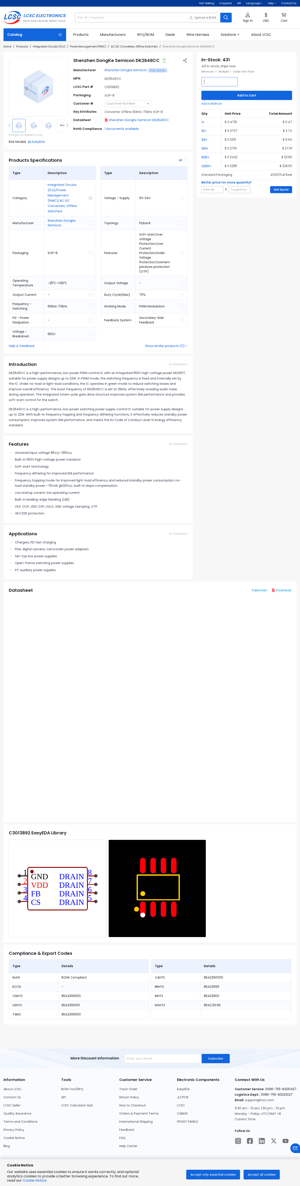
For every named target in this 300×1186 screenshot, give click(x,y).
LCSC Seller (12, 1105)
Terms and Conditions (21, 1121)
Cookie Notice (14, 1138)
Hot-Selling (206, 3)
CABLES (182, 1113)
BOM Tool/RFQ (72, 1089)
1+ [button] (202, 122)
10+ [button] (203, 131)
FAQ (122, 1138)
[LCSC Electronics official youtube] (285, 1141)
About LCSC (13, 1089)
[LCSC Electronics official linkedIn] (261, 1141)
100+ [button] (204, 148)
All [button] (180, 160)
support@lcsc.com (259, 1100)
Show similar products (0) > (166, 346)
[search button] (226, 17)
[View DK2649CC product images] (38, 87)
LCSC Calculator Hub (77, 1105)
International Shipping (136, 1121)
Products (22, 46)
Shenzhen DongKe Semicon (126, 70)
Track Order (128, 1089)
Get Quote (281, 189)
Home (7, 46)
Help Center (128, 1146)
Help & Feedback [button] (21, 346)
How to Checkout (132, 1105)
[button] (247, 17)
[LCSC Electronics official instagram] (238, 1141)
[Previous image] (10, 125)
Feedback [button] (126, 1130)
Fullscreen (259, 590)
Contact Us (288, 3)
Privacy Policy (14, 1130)
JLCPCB (182, 1097)
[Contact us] (295, 1148)
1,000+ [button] (206, 166)
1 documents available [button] (122, 129)
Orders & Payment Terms (139, 1113)
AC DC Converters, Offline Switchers (134, 46)
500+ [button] (205, 157)
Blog (7, 1146)
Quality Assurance (17, 1113)
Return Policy (129, 1097)
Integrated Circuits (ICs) (49, 46)
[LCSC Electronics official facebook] (250, 1141)
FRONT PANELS (187, 1121)
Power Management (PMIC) (88, 46)
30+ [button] (204, 140)
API (239, 3)
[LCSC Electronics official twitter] (273, 1141)
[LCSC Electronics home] (35, 17)
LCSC (181, 1105)
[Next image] (67, 125)
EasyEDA (183, 1089)
